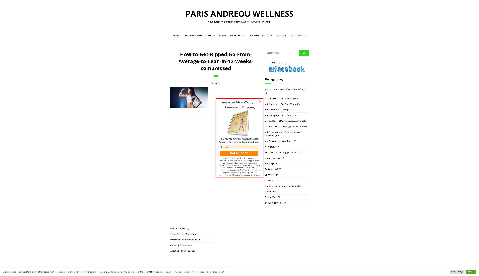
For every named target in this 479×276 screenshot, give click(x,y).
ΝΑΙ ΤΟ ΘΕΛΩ (239, 153)
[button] (239, 104)
